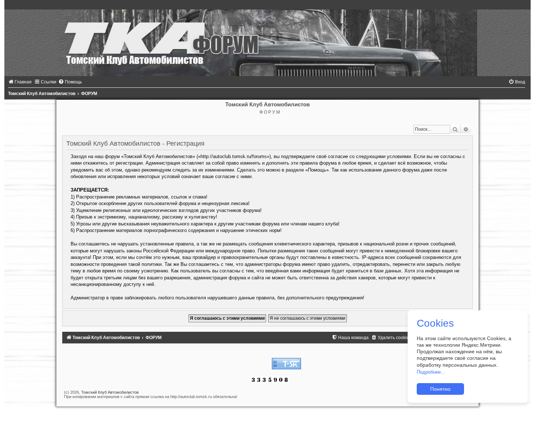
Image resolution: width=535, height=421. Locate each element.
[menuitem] (20, 81)
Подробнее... (431, 372)
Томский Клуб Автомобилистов (110, 392)
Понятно (440, 389)
